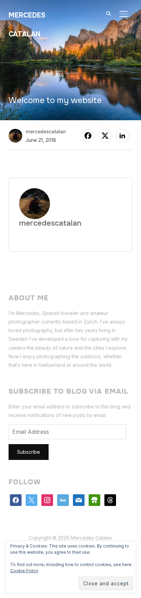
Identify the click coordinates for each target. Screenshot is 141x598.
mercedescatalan (46, 131)
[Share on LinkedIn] (122, 136)
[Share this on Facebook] (88, 136)
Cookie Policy (24, 570)
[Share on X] (105, 136)
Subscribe (28, 452)
